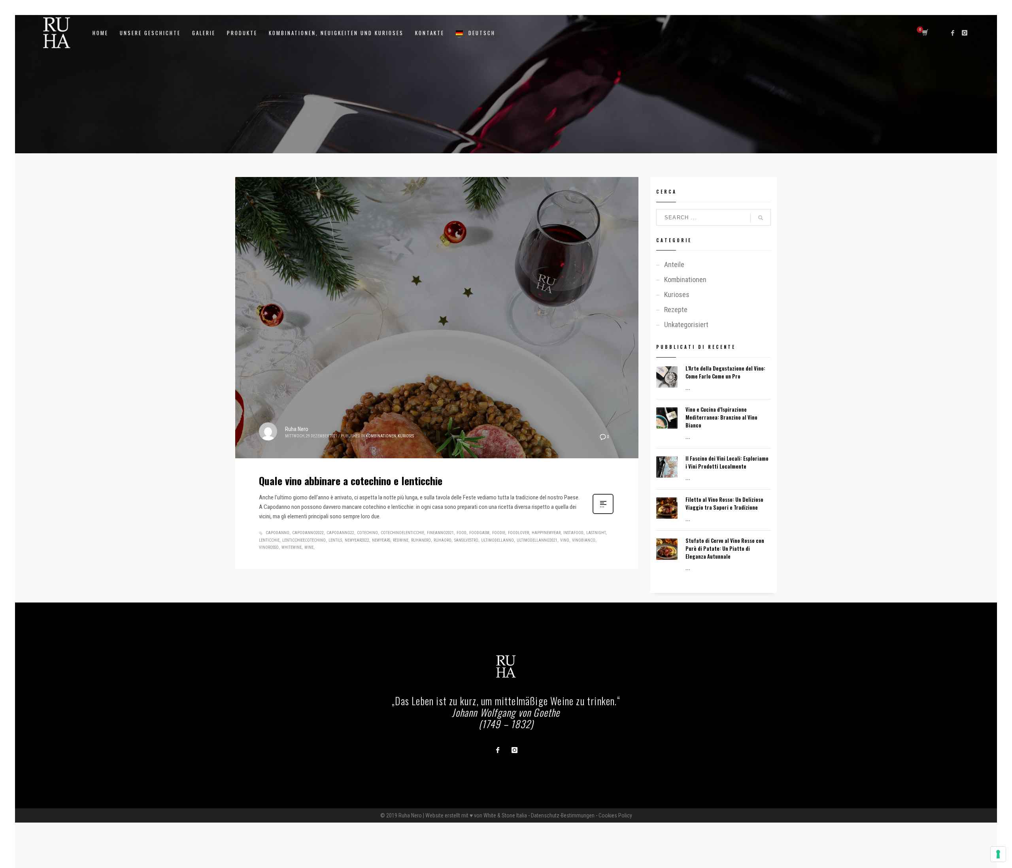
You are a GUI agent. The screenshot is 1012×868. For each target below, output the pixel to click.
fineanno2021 (440, 533)
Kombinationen (381, 436)
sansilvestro (466, 540)
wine (308, 547)
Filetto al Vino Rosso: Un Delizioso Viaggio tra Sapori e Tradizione (724, 503)
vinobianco (583, 540)
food (461, 533)
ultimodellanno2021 (537, 540)
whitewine (291, 547)
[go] (760, 217)
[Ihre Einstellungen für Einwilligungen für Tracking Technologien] (998, 854)
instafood (573, 533)
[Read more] (603, 513)
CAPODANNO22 (340, 533)
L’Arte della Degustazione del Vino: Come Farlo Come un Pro (725, 372)
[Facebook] (953, 33)
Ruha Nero (296, 429)
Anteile (674, 264)
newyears (381, 540)
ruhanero (421, 540)
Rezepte (675, 309)
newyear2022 (357, 540)
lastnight (596, 533)
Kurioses (406, 436)
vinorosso (269, 547)
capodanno (277, 533)
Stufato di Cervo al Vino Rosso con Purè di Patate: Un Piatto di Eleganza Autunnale (724, 548)
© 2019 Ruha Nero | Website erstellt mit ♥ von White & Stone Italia (453, 815)
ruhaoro (442, 540)
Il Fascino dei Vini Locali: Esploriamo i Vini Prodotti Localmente (726, 462)
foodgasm (479, 533)
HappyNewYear (546, 533)
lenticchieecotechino (304, 540)
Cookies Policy (615, 815)
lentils (335, 540)
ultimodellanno (497, 540)
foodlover (518, 533)
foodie (498, 533)
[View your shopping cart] (924, 33)
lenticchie (269, 540)
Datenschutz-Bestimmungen (563, 815)
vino (564, 540)
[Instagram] (964, 33)
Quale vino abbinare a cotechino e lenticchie (350, 480)
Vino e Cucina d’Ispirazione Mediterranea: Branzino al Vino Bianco (721, 417)
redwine (400, 540)
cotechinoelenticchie (402, 533)
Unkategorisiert (686, 324)
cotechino (367, 533)
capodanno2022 (308, 533)
